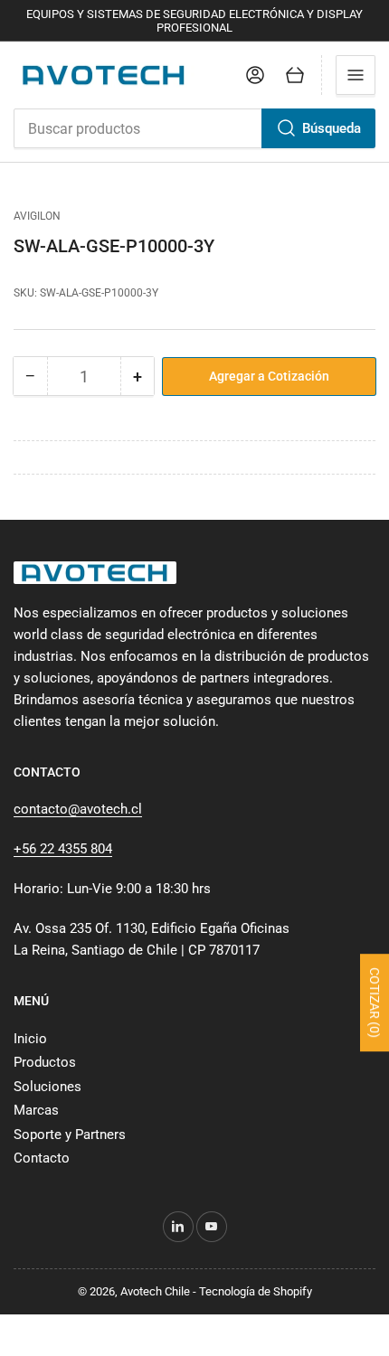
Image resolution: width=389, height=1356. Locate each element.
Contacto (42, 1158)
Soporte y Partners (70, 1134)
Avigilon (37, 216)
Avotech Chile (155, 1291)
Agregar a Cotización (269, 376)
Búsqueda (331, 128)
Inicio (30, 1039)
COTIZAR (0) (374, 1002)
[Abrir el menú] (355, 75)
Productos (45, 1062)
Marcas (36, 1110)
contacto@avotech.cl (78, 809)
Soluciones (47, 1086)
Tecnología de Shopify (255, 1291)
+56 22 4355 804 (63, 849)
